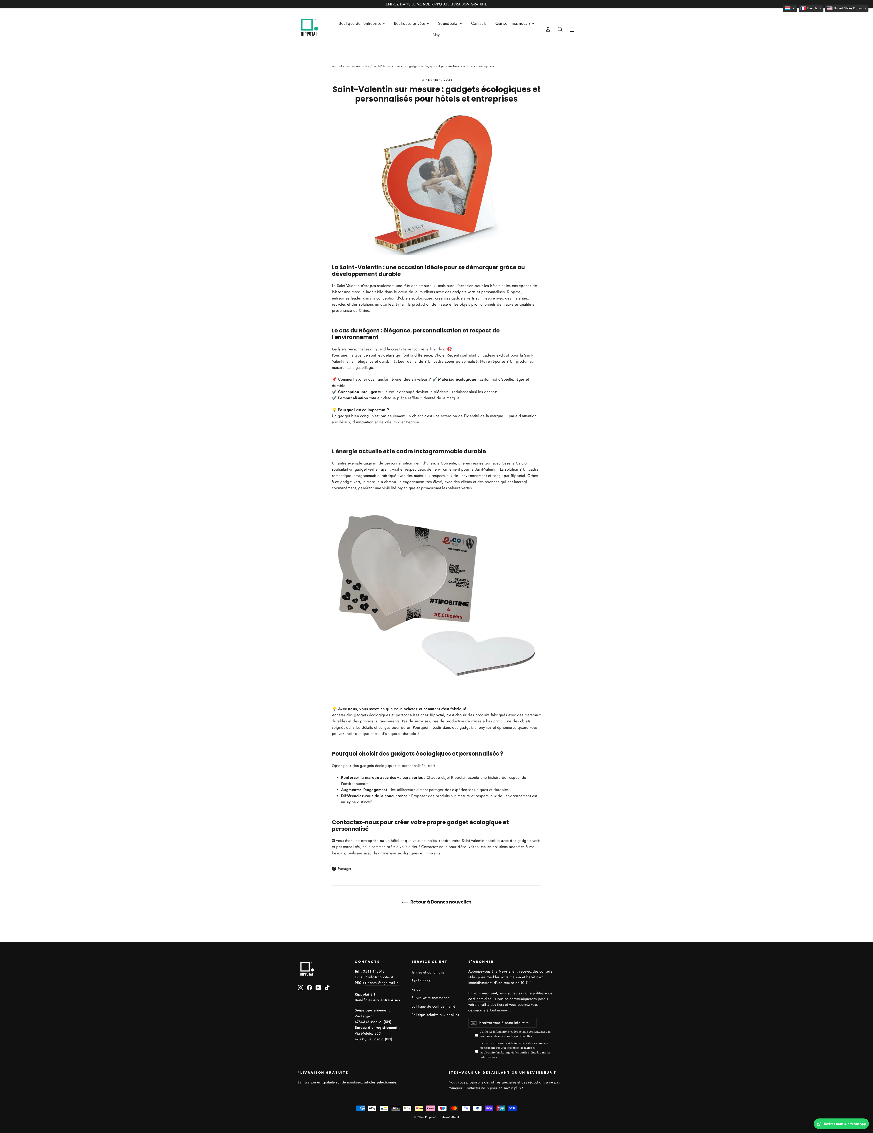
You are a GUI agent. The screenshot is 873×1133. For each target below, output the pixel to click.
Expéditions (420, 980)
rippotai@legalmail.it (381, 982)
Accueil (337, 66)
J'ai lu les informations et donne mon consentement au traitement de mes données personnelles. (515, 1034)
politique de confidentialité (433, 1006)
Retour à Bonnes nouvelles (440, 902)
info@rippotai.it (380, 977)
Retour (416, 989)
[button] (790, 8)
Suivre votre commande (430, 997)
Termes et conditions (427, 972)
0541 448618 (373, 971)
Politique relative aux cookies (435, 1014)
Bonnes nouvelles (357, 66)
